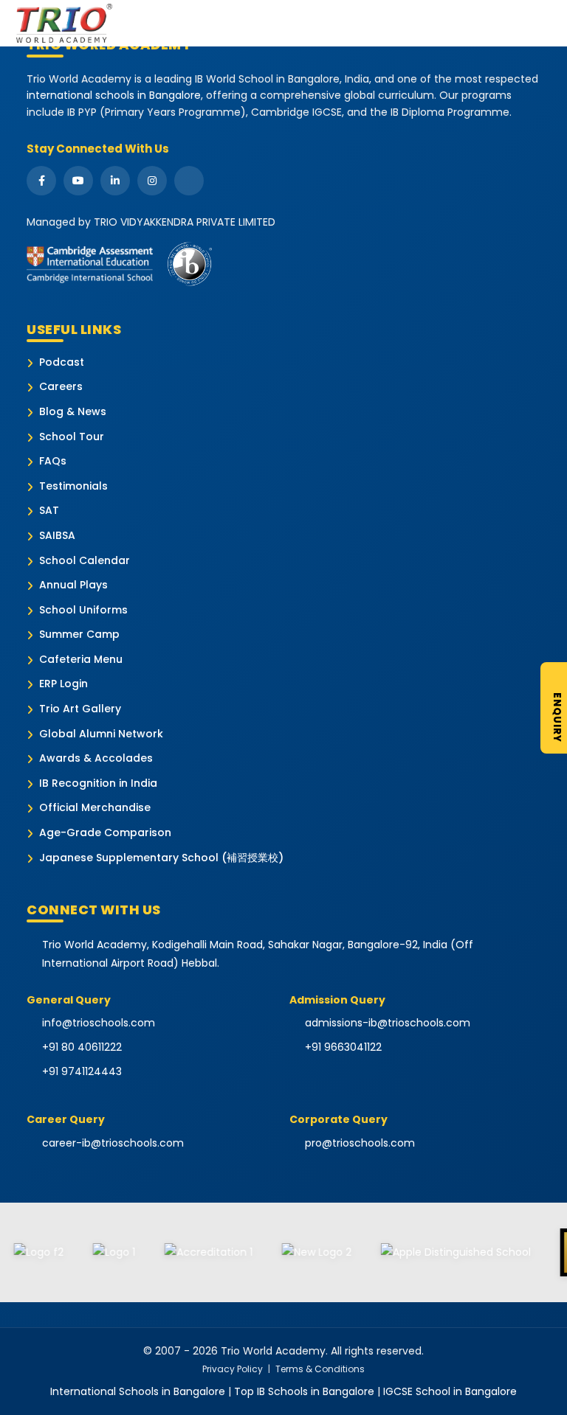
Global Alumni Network (101, 734)
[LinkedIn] (115, 180)
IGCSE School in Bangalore (450, 1391)
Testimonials (73, 486)
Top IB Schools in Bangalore (304, 1391)
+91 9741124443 (82, 1071)
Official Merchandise (95, 808)
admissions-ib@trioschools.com (387, 1022)
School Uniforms (83, 610)
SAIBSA (57, 536)
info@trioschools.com (98, 1022)
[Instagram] (152, 180)
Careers (61, 387)
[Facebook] (41, 180)
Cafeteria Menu (81, 660)
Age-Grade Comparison (105, 833)
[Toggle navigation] (551, 23)
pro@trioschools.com (360, 1143)
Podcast (61, 362)
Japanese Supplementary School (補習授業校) (161, 858)
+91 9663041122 (343, 1047)
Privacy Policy (232, 1369)
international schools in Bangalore (114, 95)
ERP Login (63, 684)
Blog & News (72, 412)
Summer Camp (79, 634)
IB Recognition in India (98, 783)
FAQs (52, 461)
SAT (49, 511)
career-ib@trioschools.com (113, 1143)
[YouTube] (78, 180)
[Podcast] (189, 180)
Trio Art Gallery (80, 709)
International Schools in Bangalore (137, 1391)
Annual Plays (73, 585)
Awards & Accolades (96, 758)
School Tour (71, 437)
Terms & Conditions (320, 1369)
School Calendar (84, 561)
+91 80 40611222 (82, 1047)
